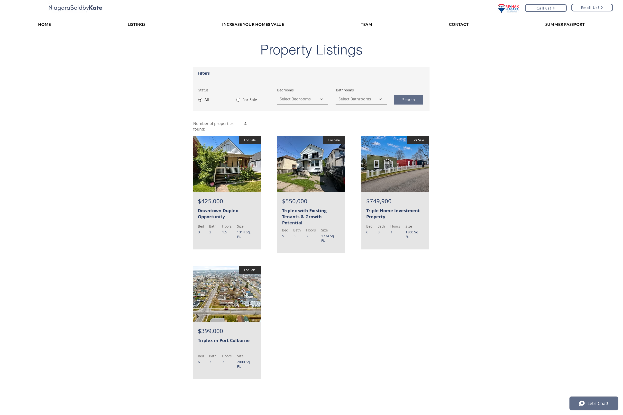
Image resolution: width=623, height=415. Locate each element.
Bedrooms (285, 90)
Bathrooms (345, 90)
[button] (136, 24)
